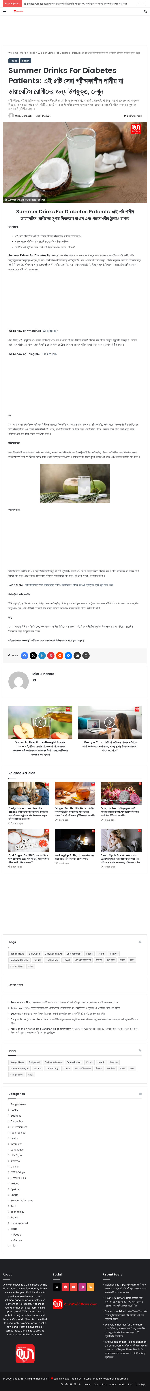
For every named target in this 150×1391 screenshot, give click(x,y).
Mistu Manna (22, 115)
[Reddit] (59, 655)
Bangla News (17, 953)
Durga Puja (17, 1121)
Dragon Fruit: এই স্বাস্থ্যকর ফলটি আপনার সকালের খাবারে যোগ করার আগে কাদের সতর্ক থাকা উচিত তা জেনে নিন (120, 812)
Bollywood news (53, 953)
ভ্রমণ (132, 960)
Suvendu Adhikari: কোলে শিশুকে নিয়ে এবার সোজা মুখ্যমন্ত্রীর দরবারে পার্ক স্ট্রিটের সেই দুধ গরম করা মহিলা (68, 3)
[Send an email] (30, 115)
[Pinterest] (51, 655)
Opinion (15, 1166)
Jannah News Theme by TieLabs (72, 1378)
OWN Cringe (18, 1172)
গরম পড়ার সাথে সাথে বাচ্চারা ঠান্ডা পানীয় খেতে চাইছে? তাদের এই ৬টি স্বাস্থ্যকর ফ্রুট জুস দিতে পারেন (69, 585)
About (112, 1384)
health (25, 60)
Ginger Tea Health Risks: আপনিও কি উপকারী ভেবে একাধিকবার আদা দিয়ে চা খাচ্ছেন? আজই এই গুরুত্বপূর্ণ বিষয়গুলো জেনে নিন (75, 812)
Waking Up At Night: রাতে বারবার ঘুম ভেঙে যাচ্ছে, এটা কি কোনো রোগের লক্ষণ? (74, 857)
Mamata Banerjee (19, 960)
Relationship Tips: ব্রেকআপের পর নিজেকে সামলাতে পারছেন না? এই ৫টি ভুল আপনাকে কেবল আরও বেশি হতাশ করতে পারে (64, 1002)
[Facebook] (24, 655)
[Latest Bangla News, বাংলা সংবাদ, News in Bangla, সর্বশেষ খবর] (18, 11)
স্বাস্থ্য (30, 966)
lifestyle (114, 953)
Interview (16, 1143)
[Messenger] (68, 655)
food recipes (18, 1132)
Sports (14, 1194)
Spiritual (15, 1189)
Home (14, 52)
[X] (33, 655)
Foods (32, 52)
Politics (37, 960)
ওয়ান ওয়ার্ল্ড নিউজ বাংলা (83, 960)
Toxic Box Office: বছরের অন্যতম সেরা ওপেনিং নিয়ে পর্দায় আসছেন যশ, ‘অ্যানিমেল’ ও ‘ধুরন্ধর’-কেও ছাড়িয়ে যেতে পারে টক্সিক (65, 1008)
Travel (66, 960)
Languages (17, 1149)
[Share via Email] (77, 655)
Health (101, 953)
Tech (13, 1206)
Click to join (50, 330)
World (23, 52)
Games (17, 1240)
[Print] (86, 655)
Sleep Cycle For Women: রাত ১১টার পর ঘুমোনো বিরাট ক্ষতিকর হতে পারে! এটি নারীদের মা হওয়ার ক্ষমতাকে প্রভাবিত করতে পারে (120, 858)
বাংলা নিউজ (111, 960)
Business (16, 1115)
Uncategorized (19, 1223)
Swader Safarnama (22, 1200)
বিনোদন (122, 960)
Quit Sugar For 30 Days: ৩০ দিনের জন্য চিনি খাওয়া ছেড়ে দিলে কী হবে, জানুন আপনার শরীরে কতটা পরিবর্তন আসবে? (28, 858)
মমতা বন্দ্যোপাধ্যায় (16, 966)
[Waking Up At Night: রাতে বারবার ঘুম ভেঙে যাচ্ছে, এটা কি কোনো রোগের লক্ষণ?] (75, 840)
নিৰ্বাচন (13, 1245)
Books (14, 1110)
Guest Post (100, 1384)
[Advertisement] (69, 27)
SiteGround (121, 1378)
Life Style (16, 1155)
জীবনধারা (99, 960)
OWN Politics (18, 1177)
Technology (52, 960)
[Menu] (4, 13)
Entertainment (74, 953)
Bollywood (34, 953)
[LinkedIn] (42, 655)
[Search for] (145, 13)
